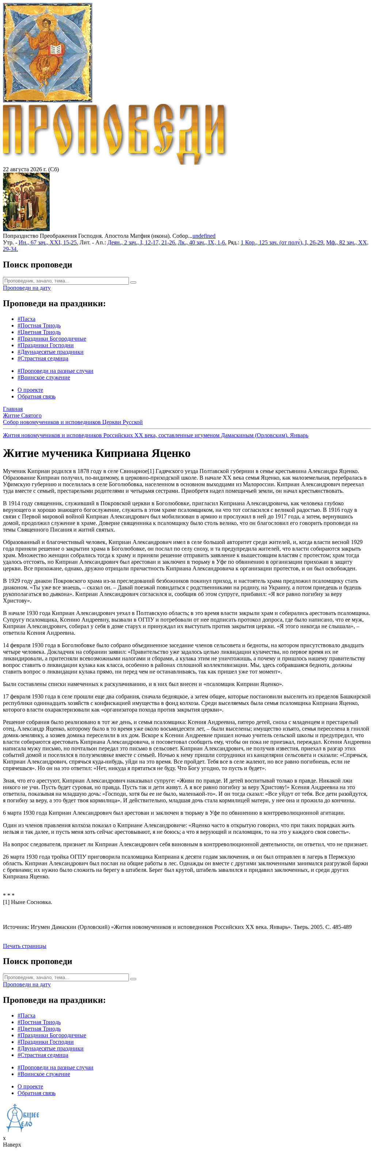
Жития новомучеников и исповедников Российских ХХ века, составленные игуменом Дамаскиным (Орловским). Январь (155, 435)
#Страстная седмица (43, 358)
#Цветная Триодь (39, 332)
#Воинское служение (44, 377)
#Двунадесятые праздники (51, 352)
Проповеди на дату (27, 288)
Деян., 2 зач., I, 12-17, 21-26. (141, 242)
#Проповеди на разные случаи (56, 371)
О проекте (30, 390)
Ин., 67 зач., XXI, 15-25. (48, 242)
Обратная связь (37, 396)
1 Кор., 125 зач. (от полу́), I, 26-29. (283, 242)
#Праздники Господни (46, 345)
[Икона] (26, 229)
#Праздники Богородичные (52, 338)
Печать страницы (24, 946)
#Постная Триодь (39, 325)
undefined (203, 236)
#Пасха (26, 319)
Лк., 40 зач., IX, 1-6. (202, 242)
